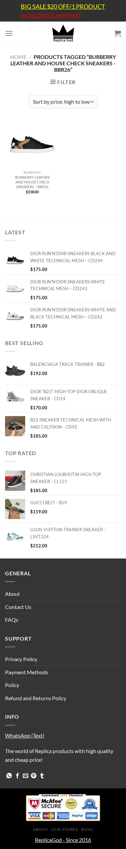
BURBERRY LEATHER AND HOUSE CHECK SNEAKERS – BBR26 (32, 182)
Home (18, 57)
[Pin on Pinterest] (33, 776)
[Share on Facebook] (17, 776)
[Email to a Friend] (25, 776)
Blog (87, 829)
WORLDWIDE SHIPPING (51, 15)
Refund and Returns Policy (35, 698)
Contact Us (18, 607)
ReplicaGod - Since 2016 (63, 840)
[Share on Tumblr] (42, 776)
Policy (12, 685)
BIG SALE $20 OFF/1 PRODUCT (63, 6)
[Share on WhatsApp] (9, 776)
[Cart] (117, 33)
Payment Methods (26, 672)
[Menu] (9, 33)
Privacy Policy (21, 659)
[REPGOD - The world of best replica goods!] (63, 33)
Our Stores (64, 829)
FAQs (11, 619)
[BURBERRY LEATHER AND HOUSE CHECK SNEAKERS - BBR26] (32, 144)
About (12, 593)
